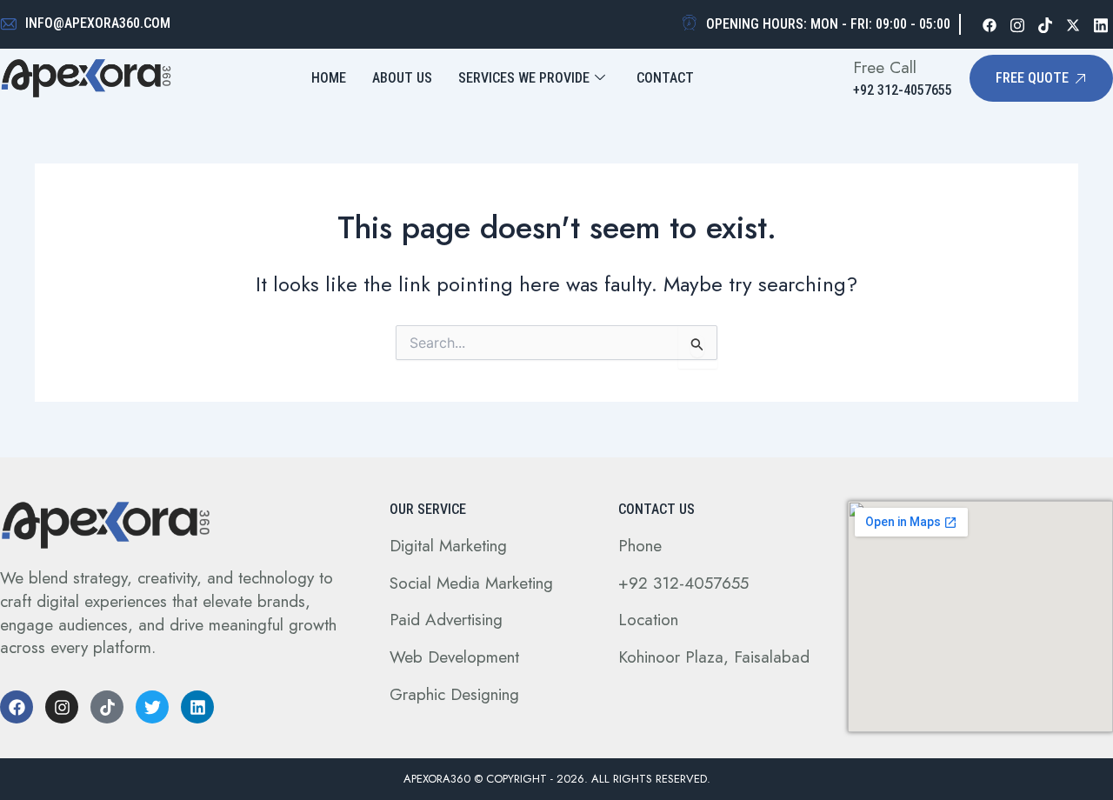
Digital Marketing (448, 545)
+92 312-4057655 (683, 583)
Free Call (884, 67)
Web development (454, 657)
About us (402, 78)
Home (328, 78)
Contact (665, 78)
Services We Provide (524, 78)
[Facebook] (990, 24)
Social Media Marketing (471, 583)
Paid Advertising (446, 619)
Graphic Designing (454, 694)
